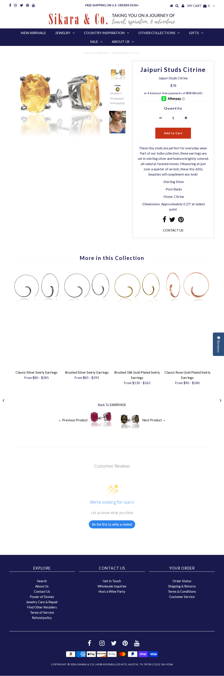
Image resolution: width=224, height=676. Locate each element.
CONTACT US (173, 230)
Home (88, 52)
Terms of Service (42, 612)
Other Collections (156, 33)
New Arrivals (33, 33)
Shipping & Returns (182, 586)
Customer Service (182, 597)
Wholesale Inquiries (112, 586)
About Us (121, 41)
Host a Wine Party (111, 591)
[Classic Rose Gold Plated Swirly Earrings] (187, 303)
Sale (94, 41)
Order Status (182, 581)
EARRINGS (102, 52)
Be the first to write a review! (112, 524)
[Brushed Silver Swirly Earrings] (87, 303)
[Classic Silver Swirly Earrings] (36, 303)
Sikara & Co (85, 664)
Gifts (194, 33)
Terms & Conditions (182, 591)
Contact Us (42, 591)
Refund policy (42, 618)
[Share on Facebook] (164, 221)
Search (42, 581)
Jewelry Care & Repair (42, 602)
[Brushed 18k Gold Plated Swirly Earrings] (137, 303)
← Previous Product (73, 420)
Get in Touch (112, 581)
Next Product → (154, 420)
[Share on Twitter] (172, 221)
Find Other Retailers (42, 607)
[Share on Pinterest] (181, 221)
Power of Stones (42, 597)
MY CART (198, 6)
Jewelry (62, 33)
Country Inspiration (104, 33)
